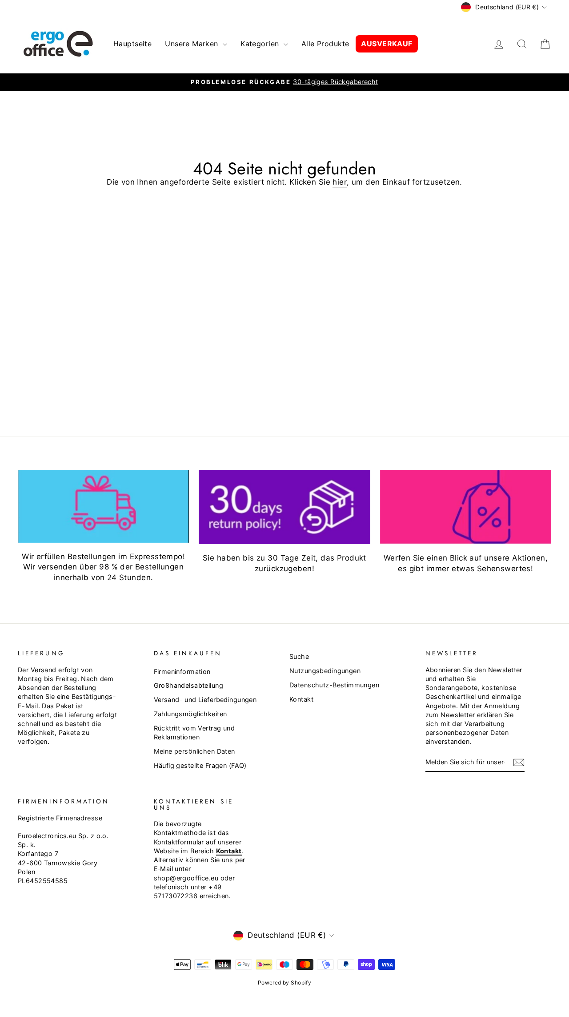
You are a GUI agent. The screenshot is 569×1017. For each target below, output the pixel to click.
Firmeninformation (182, 671)
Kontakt (301, 699)
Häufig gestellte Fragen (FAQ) (200, 765)
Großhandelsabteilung (189, 685)
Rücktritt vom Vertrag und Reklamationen (194, 732)
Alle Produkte (325, 43)
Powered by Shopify (285, 982)
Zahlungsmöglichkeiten (190, 714)
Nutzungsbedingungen (325, 670)
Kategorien (260, 43)
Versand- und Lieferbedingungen (205, 699)
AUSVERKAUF (386, 43)
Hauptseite (132, 43)
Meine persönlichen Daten (194, 751)
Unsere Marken (192, 43)
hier (340, 182)
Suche (299, 656)
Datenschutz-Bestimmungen (334, 685)
